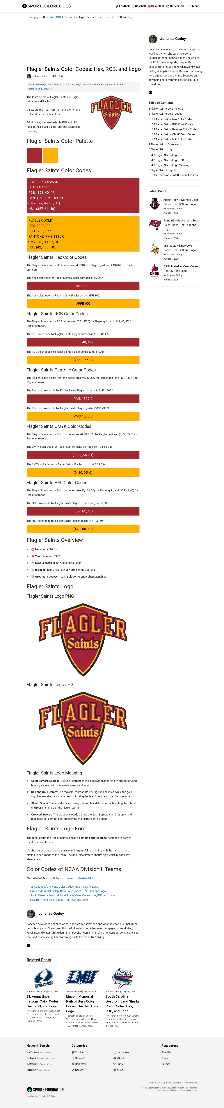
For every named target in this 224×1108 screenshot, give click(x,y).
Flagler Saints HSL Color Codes (172, 139)
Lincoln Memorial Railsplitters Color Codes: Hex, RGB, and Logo (68, 891)
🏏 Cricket (118, 1064)
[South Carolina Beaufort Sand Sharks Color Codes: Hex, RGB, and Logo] (123, 986)
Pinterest (32, 1058)
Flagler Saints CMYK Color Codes (173, 134)
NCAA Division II (65, 17)
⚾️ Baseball (138, 6)
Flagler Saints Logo (161, 149)
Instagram (32, 1064)
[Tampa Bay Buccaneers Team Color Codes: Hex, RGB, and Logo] (155, 225)
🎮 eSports (119, 1058)
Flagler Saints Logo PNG (167, 155)
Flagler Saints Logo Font (164, 170)
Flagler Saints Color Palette (166, 108)
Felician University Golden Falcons (76, 878)
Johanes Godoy (51, 913)
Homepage (33, 17)
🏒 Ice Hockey (121, 1052)
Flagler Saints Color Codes (165, 113)
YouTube (31, 1052)
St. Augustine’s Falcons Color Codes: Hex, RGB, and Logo (64, 886)
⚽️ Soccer (172, 6)
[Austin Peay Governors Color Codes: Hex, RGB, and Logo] (155, 204)
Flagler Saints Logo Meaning (170, 165)
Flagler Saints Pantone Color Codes (174, 129)
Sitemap (166, 1064)
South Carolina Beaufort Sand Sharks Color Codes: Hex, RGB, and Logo (72, 895)
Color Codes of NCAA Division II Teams (173, 175)
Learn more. (47, 88)
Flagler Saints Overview (164, 144)
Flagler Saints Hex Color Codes (172, 119)
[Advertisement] (83, 42)
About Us (166, 1052)
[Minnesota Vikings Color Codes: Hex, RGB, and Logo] (155, 250)
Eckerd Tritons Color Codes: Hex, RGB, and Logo (59, 899)
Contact (166, 1058)
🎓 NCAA (48, 17)
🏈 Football (122, 6)
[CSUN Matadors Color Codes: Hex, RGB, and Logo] (155, 271)
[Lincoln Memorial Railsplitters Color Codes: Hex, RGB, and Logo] (83, 986)
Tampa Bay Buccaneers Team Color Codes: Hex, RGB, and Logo (181, 225)
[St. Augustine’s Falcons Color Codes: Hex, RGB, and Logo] (44, 986)
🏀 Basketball (156, 6)
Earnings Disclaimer (172, 1082)
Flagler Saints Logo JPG (167, 160)
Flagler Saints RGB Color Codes (172, 124)
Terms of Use (155, 1082)
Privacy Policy (190, 1082)
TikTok (30, 1070)
